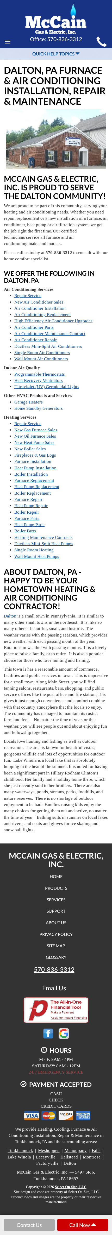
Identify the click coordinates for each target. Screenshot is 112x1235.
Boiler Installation (31, 474)
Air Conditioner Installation (40, 308)
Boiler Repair (26, 512)
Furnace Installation (32, 461)
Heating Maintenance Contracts (43, 537)
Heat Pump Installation (35, 467)
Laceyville (45, 1157)
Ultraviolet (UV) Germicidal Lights (46, 386)
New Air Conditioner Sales (38, 302)
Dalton (10, 616)
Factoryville (47, 1163)
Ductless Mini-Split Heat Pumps (43, 543)
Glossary (56, 957)
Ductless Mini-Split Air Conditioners (48, 346)
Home (56, 876)
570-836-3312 (54, 969)
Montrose (92, 1157)
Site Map (56, 945)
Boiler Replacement (32, 493)
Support (56, 911)
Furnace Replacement (34, 480)
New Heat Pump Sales (34, 442)
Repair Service (27, 295)
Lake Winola (19, 1157)
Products (56, 888)
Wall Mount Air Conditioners (41, 358)
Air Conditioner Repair (35, 339)
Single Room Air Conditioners (42, 352)
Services (56, 899)
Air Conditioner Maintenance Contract (49, 333)
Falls (96, 1150)
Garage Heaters (28, 402)
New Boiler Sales (30, 448)
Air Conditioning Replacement (42, 314)
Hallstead (69, 1157)
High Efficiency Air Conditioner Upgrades (53, 320)
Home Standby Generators (38, 408)
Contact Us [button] (29, 1225)
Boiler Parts (25, 530)
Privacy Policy (56, 934)
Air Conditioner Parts (34, 327)
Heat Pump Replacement (36, 486)
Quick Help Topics (53, 53)
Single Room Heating (34, 549)
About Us (56, 922)
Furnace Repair (28, 499)
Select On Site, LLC (70, 1187)
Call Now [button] (80, 1225)
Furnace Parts (26, 518)
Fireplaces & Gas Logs (35, 455)
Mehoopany (76, 1150)
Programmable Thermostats (39, 374)
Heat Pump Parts (29, 524)
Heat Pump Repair (31, 505)
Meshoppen (49, 1150)
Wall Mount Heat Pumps (36, 556)
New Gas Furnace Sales (35, 429)
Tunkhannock (20, 1150)
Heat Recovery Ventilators (38, 380)
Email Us (54, 988)
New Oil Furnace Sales (35, 436)
